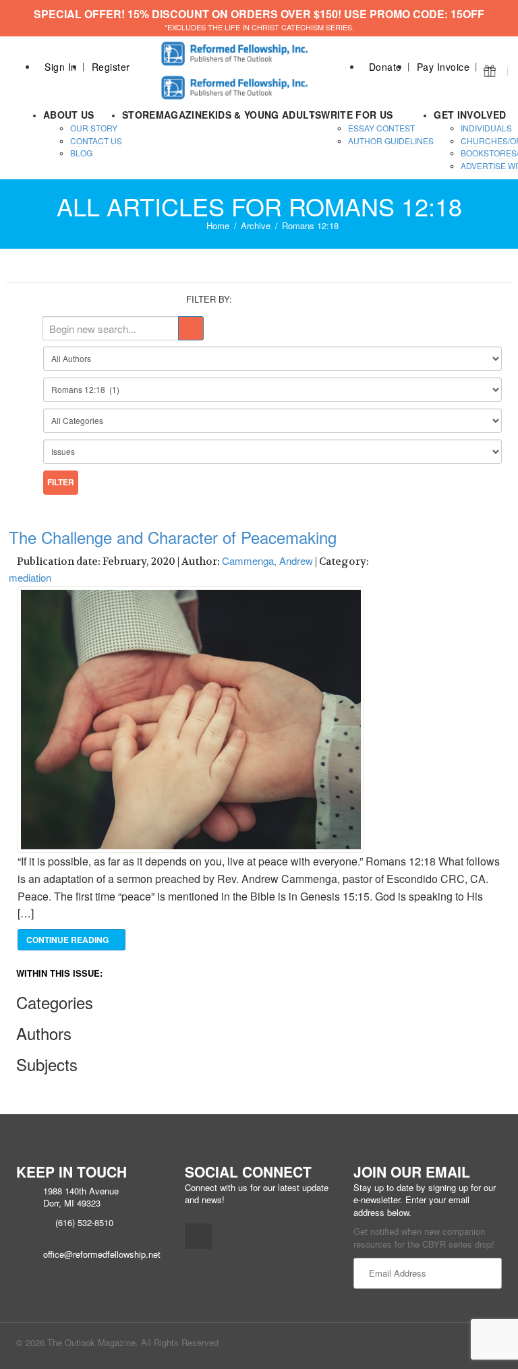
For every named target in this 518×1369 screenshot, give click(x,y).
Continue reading (68, 940)
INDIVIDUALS (486, 127)
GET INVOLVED (470, 114)
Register (111, 66)
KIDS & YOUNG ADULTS (265, 114)
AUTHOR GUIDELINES (391, 140)
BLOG (81, 152)
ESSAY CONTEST (381, 127)
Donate (385, 66)
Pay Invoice (443, 66)
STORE (139, 114)
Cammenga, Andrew (267, 560)
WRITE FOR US (357, 114)
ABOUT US (68, 114)
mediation (30, 577)
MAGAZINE (182, 114)
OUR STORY (93, 127)
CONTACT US (96, 140)
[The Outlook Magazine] (236, 49)
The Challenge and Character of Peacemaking (173, 537)
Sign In (61, 66)
